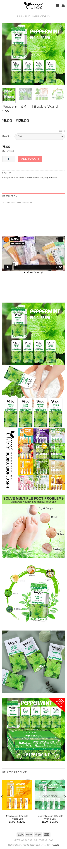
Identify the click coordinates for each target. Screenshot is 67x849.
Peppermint (50, 177)
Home (19, 16)
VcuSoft (55, 845)
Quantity (6, 136)
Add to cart (30, 158)
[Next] (59, 54)
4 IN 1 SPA (19, 177)
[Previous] (7, 54)
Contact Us (40, 840)
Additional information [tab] (17, 202)
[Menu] (57, 5)
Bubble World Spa (41, 16)
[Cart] (63, 5)
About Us (26, 840)
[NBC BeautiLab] (33, 5)
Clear (62, 131)
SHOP (27, 16)
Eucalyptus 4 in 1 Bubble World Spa (50, 817)
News (17, 840)
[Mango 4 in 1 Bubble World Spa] (17, 795)
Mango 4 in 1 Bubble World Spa (17, 817)
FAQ (51, 840)
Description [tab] (9, 196)
